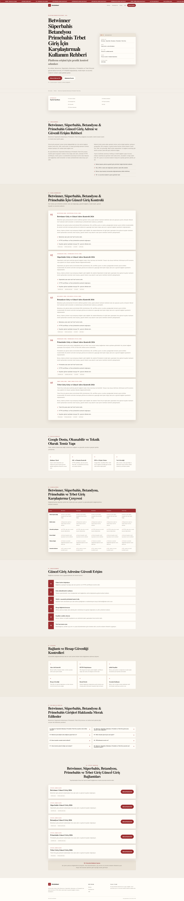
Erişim (121, 5)
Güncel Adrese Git (55, 78)
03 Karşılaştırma (71, 101)
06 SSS (103, 104)
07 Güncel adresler (72, 107)
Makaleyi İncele (69, 78)
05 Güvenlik (70, 104)
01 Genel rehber (71, 98)
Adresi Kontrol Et (127, 791)
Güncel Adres (131, 5)
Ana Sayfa (50, 90)
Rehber (108, 5)
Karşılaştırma (115, 5)
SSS (125, 5)
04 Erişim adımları (106, 101)
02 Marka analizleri (106, 98)
